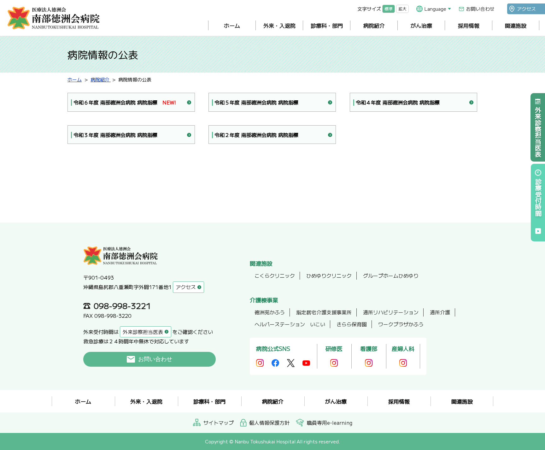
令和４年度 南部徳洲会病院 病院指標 (398, 102)
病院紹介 (374, 25)
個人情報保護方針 (269, 422)
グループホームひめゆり (391, 275)
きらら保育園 (352, 324)
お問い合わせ (480, 8)
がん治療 (421, 25)
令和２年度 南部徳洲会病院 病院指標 (256, 135)
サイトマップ (218, 422)
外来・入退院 (279, 25)
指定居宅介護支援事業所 (324, 312)
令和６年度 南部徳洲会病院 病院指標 (124, 102)
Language (435, 8)
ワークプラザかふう (401, 324)
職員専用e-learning (329, 422)
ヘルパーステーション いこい (290, 324)
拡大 (402, 9)
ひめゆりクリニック (329, 275)
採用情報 (468, 25)
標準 (388, 9)
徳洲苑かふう (270, 312)
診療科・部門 (327, 25)
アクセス (526, 8)
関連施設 (515, 25)
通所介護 (440, 312)
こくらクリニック (275, 275)
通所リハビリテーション (391, 312)
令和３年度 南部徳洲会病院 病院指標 (115, 135)
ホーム (232, 25)
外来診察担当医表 (537, 132)
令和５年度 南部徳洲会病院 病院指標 (256, 102)
